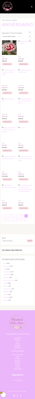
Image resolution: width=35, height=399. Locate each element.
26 (19, 220)
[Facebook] (14, 395)
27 (23, 220)
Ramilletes (17, 362)
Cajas (17, 356)
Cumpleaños (17, 337)
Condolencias (17, 347)
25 (15, 220)
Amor (17, 341)
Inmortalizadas (17, 368)
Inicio (3, 20)
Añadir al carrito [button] (7, 64)
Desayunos (17, 360)
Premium (17, 366)
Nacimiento (17, 345)
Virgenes (17, 364)
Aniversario (9, 20)
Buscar (4, 238)
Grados (18, 343)
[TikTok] (20, 395)
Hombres (17, 358)
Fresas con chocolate (17, 354)
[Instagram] (17, 395)
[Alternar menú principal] (31, 6)
